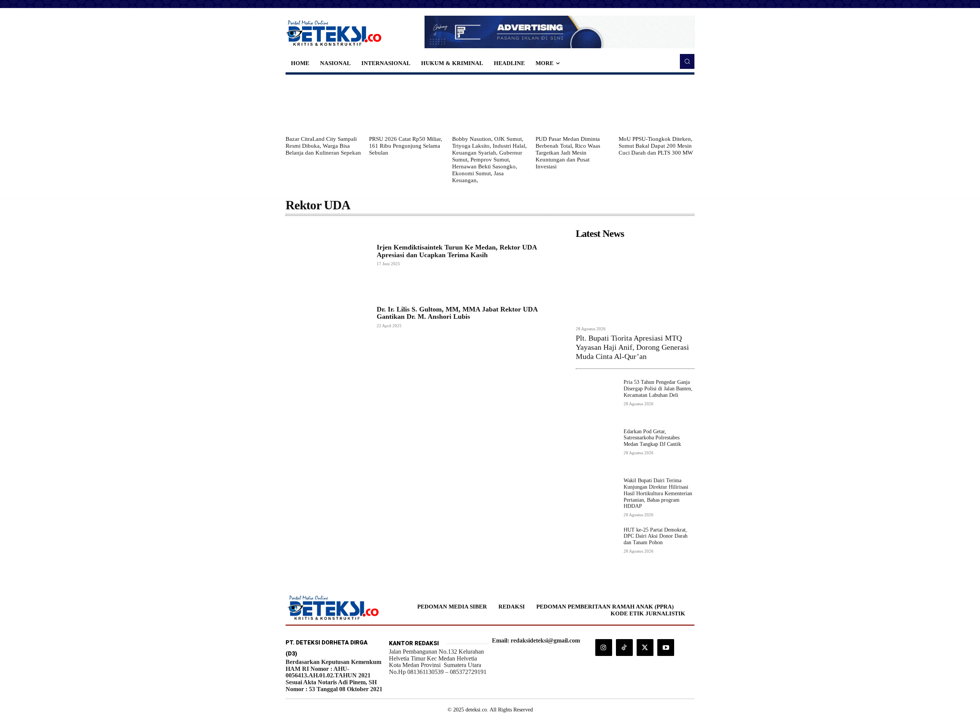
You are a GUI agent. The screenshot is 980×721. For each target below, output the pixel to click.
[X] (645, 647)
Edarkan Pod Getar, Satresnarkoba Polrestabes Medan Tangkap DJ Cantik (652, 438)
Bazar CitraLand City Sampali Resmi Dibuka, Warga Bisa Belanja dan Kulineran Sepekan (323, 146)
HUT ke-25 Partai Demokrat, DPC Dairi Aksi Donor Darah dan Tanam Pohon (656, 536)
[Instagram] (603, 647)
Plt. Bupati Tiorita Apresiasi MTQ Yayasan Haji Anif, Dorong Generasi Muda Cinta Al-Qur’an (632, 347)
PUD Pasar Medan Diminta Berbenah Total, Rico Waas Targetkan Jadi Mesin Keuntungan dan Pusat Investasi (568, 153)
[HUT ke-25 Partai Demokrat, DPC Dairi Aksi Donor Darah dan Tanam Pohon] (596, 548)
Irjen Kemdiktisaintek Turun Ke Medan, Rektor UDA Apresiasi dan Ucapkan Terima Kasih (457, 251)
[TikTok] (624, 647)
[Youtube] (665, 647)
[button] (687, 61)
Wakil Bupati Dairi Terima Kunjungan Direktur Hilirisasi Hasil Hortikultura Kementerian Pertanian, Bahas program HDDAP (658, 493)
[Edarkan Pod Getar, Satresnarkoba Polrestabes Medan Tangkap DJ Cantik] (596, 449)
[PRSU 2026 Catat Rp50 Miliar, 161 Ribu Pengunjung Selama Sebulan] (407, 104)
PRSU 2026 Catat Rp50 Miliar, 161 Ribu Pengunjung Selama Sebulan (405, 146)
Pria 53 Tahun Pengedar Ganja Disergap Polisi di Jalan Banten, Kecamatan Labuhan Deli (658, 388)
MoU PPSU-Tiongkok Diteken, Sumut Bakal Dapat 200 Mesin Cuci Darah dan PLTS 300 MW (656, 146)
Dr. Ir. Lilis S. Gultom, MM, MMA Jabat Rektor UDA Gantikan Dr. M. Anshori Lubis (457, 313)
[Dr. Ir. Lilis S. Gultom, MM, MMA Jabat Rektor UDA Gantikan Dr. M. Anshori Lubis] (327, 317)
